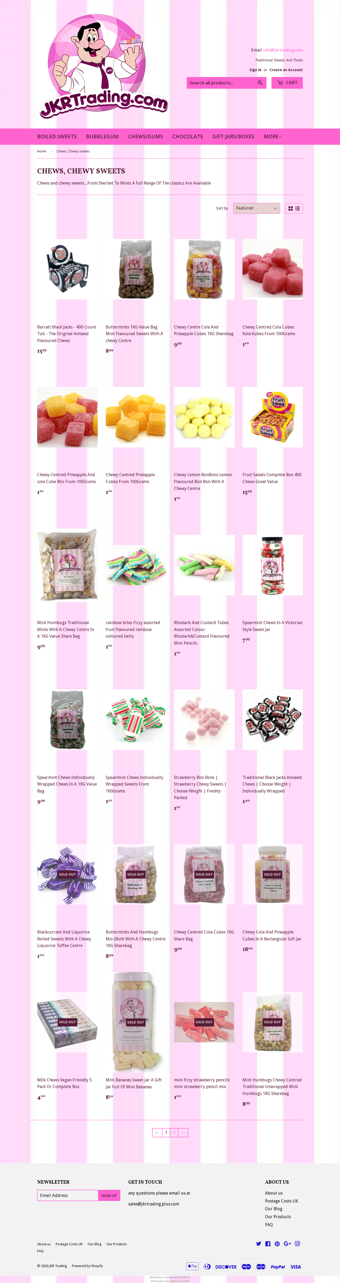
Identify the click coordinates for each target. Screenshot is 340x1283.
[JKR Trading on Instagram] (297, 1244)
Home (41, 151)
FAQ (269, 1224)
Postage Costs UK (281, 1201)
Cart (291, 82)
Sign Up (109, 1195)
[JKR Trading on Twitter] (258, 1244)
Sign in (255, 70)
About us (274, 1193)
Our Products (278, 1216)
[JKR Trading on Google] (287, 1244)
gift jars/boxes (233, 136)
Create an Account (286, 70)
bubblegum (102, 136)
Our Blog (273, 1208)
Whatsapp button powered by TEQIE (170, 1281)
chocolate (187, 136)
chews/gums (145, 136)
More (271, 136)
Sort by (222, 208)
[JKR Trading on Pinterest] (277, 1244)
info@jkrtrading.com (283, 50)
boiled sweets (57, 136)
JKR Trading (58, 1266)
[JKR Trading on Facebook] (268, 1244)
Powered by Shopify (87, 1266)
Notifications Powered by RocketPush (170, 1277)
